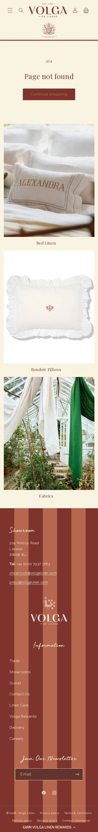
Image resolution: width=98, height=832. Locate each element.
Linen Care (19, 705)
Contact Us (20, 694)
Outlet (15, 683)
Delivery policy (47, 820)
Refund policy (22, 820)
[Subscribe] (77, 774)
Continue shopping (49, 94)
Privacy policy (49, 813)
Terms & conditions (78, 813)
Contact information (76, 820)
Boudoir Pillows (46, 369)
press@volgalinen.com (29, 582)
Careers (16, 739)
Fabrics (46, 495)
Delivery (17, 727)
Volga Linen (26, 813)
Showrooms (20, 672)
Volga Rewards (23, 716)
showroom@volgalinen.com (33, 573)
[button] (49, 827)
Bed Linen (46, 242)
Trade (15, 661)
